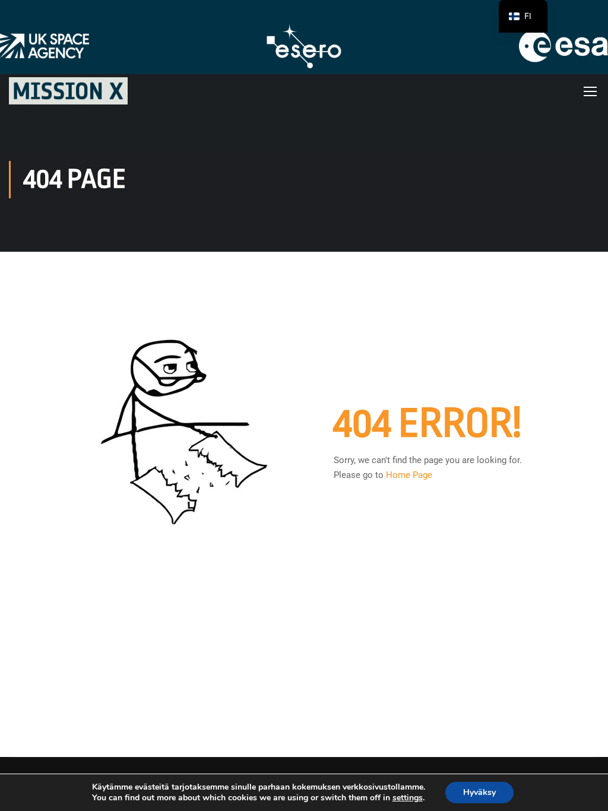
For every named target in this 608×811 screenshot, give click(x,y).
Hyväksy (479, 792)
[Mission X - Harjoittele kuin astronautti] (68, 90)
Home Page (409, 475)
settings (407, 798)
